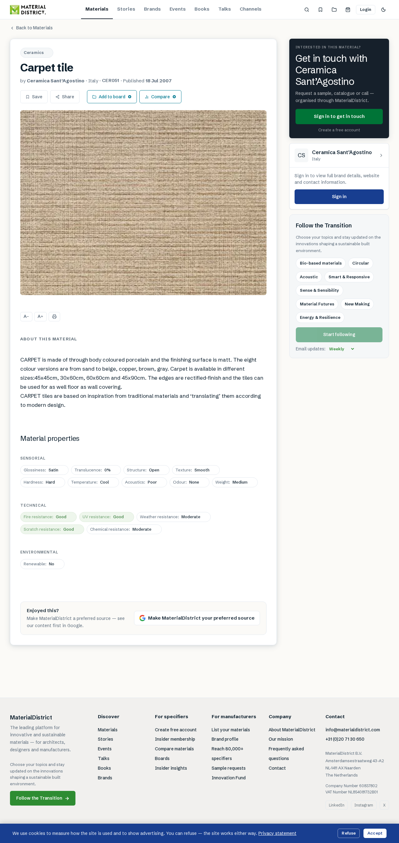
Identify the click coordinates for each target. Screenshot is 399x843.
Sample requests (229, 768)
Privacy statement (277, 833)
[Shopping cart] (347, 9)
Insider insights (171, 768)
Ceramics (34, 52)
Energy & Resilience (320, 317)
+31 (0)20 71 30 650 (344, 739)
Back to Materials (34, 28)
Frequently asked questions (286, 753)
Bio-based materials (321, 263)
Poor (141, 482)
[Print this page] (54, 316)
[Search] (306, 9)
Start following (339, 335)
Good (45, 516)
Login (365, 9)
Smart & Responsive (349, 276)
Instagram (363, 805)
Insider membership (175, 739)
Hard (39, 482)
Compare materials (174, 749)
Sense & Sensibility (319, 290)
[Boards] (334, 9)
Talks (224, 9)
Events (178, 9)
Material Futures (317, 303)
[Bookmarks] (320, 9)
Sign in (339, 196)
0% (93, 469)
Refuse (349, 833)
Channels (251, 9)
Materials (96, 9)
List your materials (231, 730)
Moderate (170, 516)
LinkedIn (336, 805)
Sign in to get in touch (339, 116)
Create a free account (339, 129)
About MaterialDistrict (292, 730)
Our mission (281, 739)
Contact (277, 768)
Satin (41, 469)
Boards (162, 758)
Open (143, 469)
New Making (357, 303)
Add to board (112, 97)
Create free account (176, 730)
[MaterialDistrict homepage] (28, 9)
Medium (231, 482)
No (39, 563)
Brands (152, 9)
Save (37, 97)
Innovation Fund (229, 778)
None (186, 482)
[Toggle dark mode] (383, 9)
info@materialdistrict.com (352, 730)
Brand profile (225, 739)
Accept (375, 833)
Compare (160, 97)
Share (68, 97)
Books (202, 9)
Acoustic (309, 276)
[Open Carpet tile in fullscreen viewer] (143, 202)
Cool (90, 482)
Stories (126, 9)
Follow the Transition (42, 798)
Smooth (192, 469)
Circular (360, 263)
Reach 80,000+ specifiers (227, 753)
